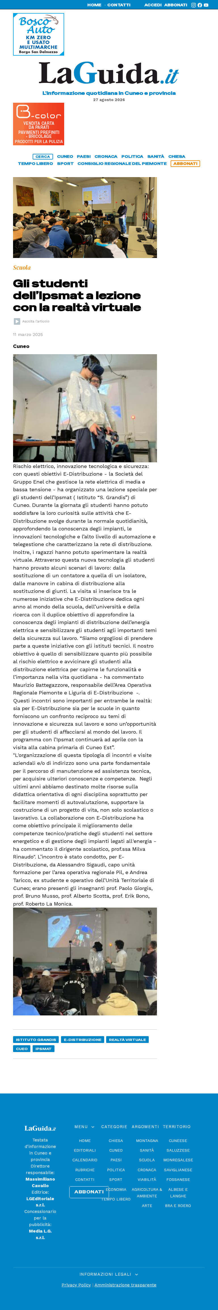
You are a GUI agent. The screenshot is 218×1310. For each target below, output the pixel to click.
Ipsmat (43, 1049)
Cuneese (178, 1140)
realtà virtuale (127, 1040)
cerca (42, 157)
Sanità (147, 1150)
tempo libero (35, 163)
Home (85, 1140)
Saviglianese (178, 1170)
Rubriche (85, 1170)
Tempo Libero (116, 1199)
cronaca (106, 156)
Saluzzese (178, 1150)
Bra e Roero (178, 1205)
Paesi (115, 1160)
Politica (116, 1170)
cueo (22, 1049)
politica (132, 156)
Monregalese (178, 1160)
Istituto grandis (36, 1040)
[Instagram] (193, 5)
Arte (147, 1205)
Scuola (147, 1160)
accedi (153, 5)
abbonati (175, 5)
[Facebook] (200, 5)
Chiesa (116, 1140)
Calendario (84, 1160)
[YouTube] (206, 5)
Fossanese (178, 1179)
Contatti (84, 1179)
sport (65, 163)
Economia (116, 1189)
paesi (84, 156)
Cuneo (116, 1150)
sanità (155, 156)
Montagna (147, 1140)
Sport (115, 1179)
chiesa (176, 156)
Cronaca (147, 1170)
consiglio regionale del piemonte (122, 163)
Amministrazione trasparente (125, 1285)
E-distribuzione (82, 1040)
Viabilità (147, 1179)
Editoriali (85, 1150)
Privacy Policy (76, 1285)
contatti (119, 5)
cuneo (65, 156)
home (94, 5)
